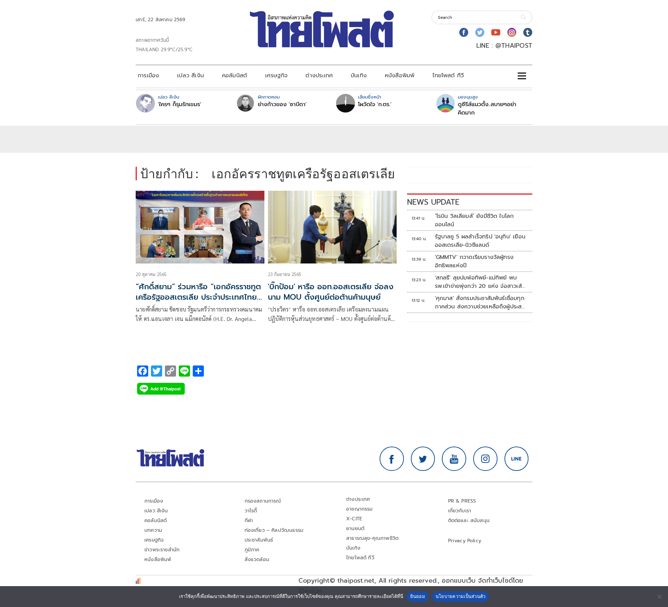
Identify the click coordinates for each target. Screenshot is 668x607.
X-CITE (354, 518)
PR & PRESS (462, 501)
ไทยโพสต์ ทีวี (448, 75)
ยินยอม (417, 596)
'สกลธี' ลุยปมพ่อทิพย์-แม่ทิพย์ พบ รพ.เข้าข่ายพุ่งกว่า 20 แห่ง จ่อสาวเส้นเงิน (480, 282)
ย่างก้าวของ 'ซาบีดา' (282, 104)
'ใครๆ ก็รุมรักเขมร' (179, 104)
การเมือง (148, 75)
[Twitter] (480, 32)
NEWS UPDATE (433, 202)
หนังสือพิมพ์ (399, 75)
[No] (659, 596)
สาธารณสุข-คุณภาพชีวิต (372, 538)
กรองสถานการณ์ (263, 501)
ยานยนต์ (355, 528)
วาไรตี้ (251, 510)
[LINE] (516, 458)
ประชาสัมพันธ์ (259, 540)
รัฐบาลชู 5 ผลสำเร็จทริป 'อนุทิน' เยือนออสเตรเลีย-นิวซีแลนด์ (480, 240)
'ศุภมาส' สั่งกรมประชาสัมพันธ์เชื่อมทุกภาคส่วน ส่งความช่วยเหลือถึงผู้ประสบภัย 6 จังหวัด (480, 302)
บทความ (153, 530)
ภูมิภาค (252, 549)
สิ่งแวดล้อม (257, 559)
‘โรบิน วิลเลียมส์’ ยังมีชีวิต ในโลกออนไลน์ (474, 220)
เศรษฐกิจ (276, 75)
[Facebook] (464, 32)
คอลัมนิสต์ (234, 75)
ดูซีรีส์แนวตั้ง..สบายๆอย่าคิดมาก (487, 108)
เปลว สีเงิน (190, 75)
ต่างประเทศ (319, 75)
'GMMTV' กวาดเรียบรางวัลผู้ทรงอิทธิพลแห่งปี (474, 261)
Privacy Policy (465, 540)
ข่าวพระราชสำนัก (162, 549)
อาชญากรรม (359, 509)
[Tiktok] (528, 32)
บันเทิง (359, 75)
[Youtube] (496, 32)
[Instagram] (512, 32)
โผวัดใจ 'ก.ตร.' (374, 104)
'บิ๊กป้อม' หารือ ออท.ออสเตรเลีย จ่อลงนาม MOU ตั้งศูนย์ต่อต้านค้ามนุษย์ (330, 292)
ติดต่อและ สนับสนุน (469, 520)
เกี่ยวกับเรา (459, 510)
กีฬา (249, 520)
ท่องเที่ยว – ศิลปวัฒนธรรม (274, 530)
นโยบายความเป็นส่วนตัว (461, 596)
